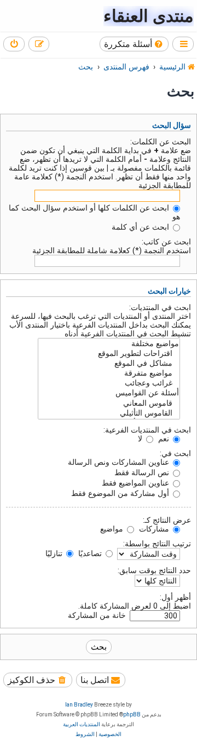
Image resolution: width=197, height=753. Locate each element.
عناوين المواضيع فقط (136, 482)
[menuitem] (134, 44)
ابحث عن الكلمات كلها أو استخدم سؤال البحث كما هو (94, 212)
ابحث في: (175, 453)
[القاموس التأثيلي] (109, 413)
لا (141, 438)
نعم (164, 438)
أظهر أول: (175, 597)
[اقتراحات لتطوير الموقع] (109, 354)
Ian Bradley (79, 705)
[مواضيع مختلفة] (109, 344)
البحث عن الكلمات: (160, 141)
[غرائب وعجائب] (109, 383)
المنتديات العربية (81, 724)
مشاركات (155, 528)
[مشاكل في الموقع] (109, 364)
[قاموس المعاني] (109, 403)
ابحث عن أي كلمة (141, 227)
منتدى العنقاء (148, 16)
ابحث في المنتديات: (160, 307)
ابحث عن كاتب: (166, 241)
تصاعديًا (91, 553)
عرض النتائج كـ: (167, 520)
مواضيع (112, 528)
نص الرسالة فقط (142, 472)
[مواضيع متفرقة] (109, 373)
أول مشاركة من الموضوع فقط (121, 493)
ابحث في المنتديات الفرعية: (147, 429)
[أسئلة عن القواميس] (109, 393)
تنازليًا (55, 553)
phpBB (132, 714)
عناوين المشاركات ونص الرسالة (119, 462)
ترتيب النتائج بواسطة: (157, 543)
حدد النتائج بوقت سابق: (154, 570)
